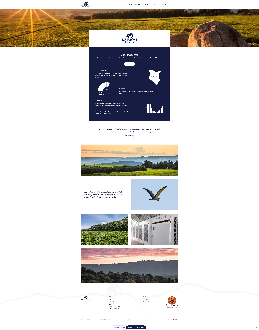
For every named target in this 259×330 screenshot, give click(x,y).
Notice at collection (119, 327)
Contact (144, 304)
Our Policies (145, 303)
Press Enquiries (145, 301)
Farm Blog (111, 303)
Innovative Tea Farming (114, 306)
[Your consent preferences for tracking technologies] (256, 327)
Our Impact (146, 4)
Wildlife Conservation (114, 308)
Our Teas (111, 301)
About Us (154, 4)
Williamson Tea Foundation (115, 304)
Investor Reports (146, 299)
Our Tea (130, 4)
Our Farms (137, 4)
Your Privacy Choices (134, 327)
